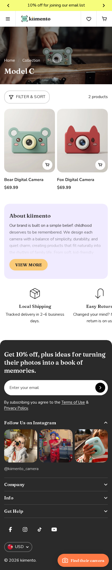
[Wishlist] (88, 19)
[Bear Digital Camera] (29, 141)
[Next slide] (103, 5)
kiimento (28, 560)
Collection (31, 60)
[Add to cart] (47, 165)
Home (9, 60)
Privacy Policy (16, 408)
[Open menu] (8, 19)
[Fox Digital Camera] (82, 141)
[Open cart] (104, 19)
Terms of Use (73, 402)
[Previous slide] (8, 5)
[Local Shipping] (35, 305)
